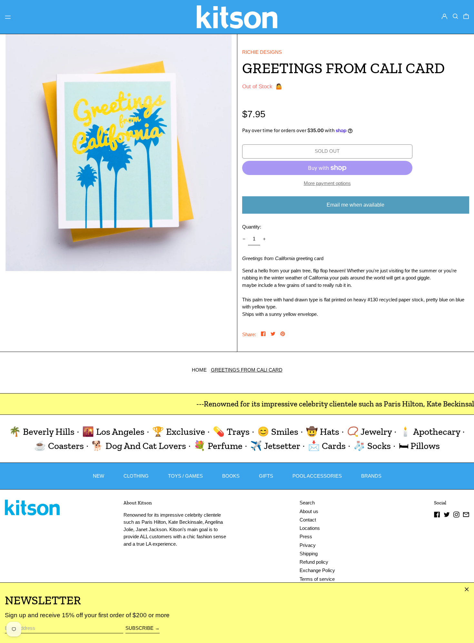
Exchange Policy (317, 570)
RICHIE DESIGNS (262, 52)
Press (306, 536)
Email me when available (355, 205)
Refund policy (314, 562)
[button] (455, 16)
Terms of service (317, 579)
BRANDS (371, 476)
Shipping (309, 553)
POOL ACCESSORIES (317, 476)
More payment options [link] (327, 183)
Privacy (308, 545)
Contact (308, 519)
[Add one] (264, 239)
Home (199, 370)
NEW (98, 476)
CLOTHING (136, 476)
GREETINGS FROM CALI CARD (246, 370)
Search (307, 502)
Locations (310, 528)
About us (309, 511)
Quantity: (251, 226)
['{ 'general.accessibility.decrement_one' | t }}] (244, 239)
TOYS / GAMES (185, 476)
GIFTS (266, 476)
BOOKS (231, 476)
